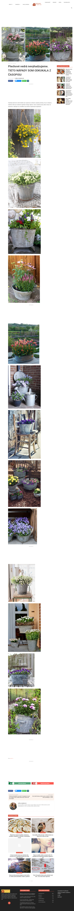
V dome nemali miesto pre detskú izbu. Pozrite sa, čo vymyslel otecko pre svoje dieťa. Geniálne (19, 856)
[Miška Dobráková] (13, 806)
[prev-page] (30, 881)
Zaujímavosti (42, 832)
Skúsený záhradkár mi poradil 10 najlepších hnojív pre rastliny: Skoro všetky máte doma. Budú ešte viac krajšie (19, 797)
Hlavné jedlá (19, 832)
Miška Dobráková (19, 78)
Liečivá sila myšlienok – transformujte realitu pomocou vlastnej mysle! (69, 86)
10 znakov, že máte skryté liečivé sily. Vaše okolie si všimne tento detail (69, 79)
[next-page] (32, 881)
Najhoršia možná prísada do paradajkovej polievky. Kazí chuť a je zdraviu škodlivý (27, 894)
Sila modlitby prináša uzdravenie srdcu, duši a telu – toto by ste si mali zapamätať (27, 907)
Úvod (9, 63)
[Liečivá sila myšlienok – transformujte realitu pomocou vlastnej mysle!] (61, 86)
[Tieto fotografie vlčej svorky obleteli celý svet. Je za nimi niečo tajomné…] (43, 865)
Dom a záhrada (13, 63)
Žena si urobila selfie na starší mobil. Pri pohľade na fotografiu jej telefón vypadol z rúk (43, 856)
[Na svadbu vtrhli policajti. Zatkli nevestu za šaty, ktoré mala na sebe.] (43, 825)
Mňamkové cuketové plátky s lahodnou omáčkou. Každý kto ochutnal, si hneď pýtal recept (19, 836)
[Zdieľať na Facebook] (10, 81)
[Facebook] (9, 903)
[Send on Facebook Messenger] (18, 81)
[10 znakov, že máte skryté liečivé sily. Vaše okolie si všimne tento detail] (61, 79)
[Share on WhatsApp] (24, 81)
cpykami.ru (11, 758)
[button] (72, 8)
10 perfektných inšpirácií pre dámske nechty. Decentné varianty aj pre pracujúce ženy (28, 903)
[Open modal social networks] (28, 81)
